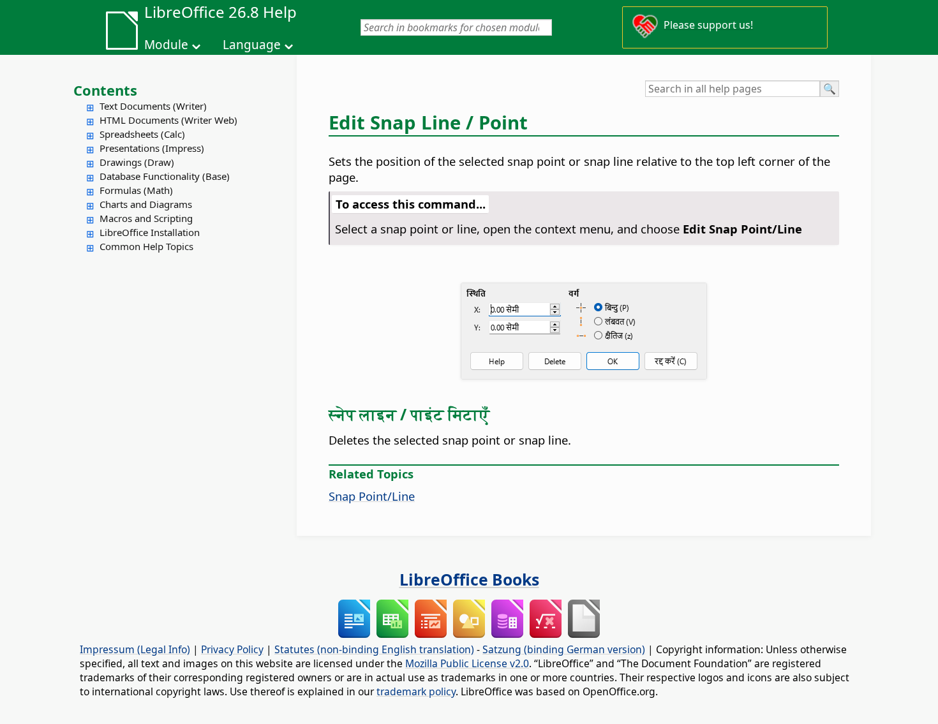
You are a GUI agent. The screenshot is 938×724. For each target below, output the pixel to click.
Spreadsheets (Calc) (142, 134)
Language (252, 44)
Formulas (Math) (136, 190)
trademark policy (416, 691)
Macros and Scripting (146, 218)
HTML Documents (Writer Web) (168, 120)
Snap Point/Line (372, 496)
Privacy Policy (232, 649)
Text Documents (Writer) (153, 106)
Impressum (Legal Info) (135, 649)
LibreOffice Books (469, 579)
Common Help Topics (146, 246)
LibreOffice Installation (150, 232)
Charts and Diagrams (146, 204)
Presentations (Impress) (152, 148)
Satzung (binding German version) (563, 649)
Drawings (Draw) (137, 162)
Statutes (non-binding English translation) (374, 649)
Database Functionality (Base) (165, 176)
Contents (105, 90)
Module (166, 44)
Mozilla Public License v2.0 (467, 663)
